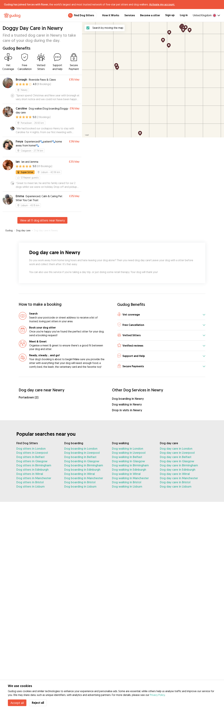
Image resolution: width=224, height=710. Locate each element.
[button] (161, 315)
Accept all (17, 703)
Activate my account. (162, 4)
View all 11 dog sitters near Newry (42, 220)
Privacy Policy (157, 695)
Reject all (38, 703)
